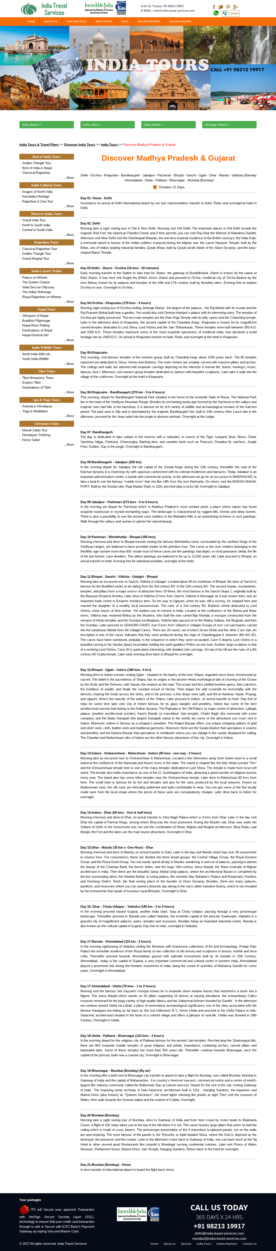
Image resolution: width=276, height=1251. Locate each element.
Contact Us (250, 1244)
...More (69, 177)
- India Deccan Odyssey (37, 287)
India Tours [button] (104, 21)
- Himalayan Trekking (34, 435)
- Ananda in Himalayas (35, 406)
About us (170, 1244)
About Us (50, 21)
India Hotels (152, 124)
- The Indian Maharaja (35, 292)
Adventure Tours (46, 423)
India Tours (110, 144)
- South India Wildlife (34, 359)
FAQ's (124, 21)
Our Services (76, 21)
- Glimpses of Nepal (33, 315)
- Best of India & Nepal (35, 168)
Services (186, 1244)
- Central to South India (35, 230)
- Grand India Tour (32, 220)
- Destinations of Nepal (35, 330)
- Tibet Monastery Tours (36, 378)
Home (31, 21)
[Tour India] (46, 9)
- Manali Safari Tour (33, 430)
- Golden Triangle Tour (35, 163)
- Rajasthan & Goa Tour (36, 201)
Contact (233, 13)
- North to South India (34, 225)
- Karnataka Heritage (34, 196)
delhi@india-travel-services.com (219, 1233)
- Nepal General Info (34, 335)
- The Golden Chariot (34, 282)
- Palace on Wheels (33, 277)
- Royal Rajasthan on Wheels (40, 297)
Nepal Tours (47, 309)
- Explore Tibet (30, 382)
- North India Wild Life (34, 354)
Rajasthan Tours (46, 242)
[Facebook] (214, 7)
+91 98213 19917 (173, 6)
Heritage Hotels (216, 124)
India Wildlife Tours (46, 347)
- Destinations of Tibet (35, 387)
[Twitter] (220, 7)
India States (30, 124)
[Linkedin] (228, 7)
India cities (91, 124)
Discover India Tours (79, 144)
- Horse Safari (29, 440)
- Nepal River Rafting (34, 325)
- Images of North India (35, 191)
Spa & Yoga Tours (46, 400)
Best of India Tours (47, 157)
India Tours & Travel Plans (39, 144)
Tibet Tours (46, 371)
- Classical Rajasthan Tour (38, 249)
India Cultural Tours (46, 185)
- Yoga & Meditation (33, 411)
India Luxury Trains (46, 271)
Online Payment (149, 21)
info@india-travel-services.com (174, 10)
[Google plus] (235, 7)
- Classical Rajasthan (34, 172)
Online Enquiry (180, 21)
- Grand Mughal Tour (34, 258)
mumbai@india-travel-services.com (219, 1238)
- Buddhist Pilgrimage (34, 320)
